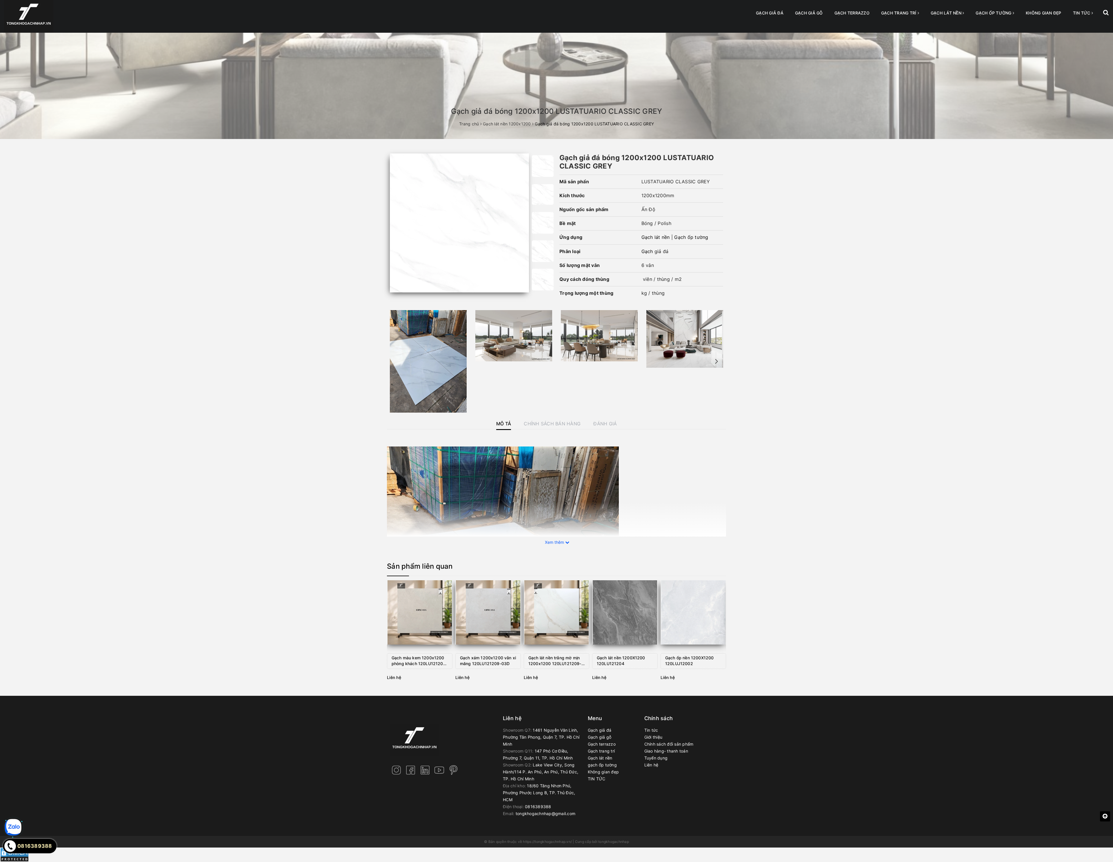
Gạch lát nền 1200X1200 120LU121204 (621, 660)
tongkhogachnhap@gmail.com (545, 813)
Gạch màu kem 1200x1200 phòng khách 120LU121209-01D (420, 661)
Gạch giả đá (769, 12)
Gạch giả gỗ (809, 12)
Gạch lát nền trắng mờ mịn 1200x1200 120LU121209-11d (554, 661)
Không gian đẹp (1043, 12)
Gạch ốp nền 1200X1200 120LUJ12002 (689, 660)
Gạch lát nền (947, 12)
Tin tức (651, 730)
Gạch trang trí (899, 12)
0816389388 (538, 806)
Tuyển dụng (656, 757)
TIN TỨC (1082, 12)
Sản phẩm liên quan (420, 566)
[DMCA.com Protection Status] (14, 854)
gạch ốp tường (994, 12)
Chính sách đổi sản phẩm (669, 744)
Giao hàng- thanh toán (666, 750)
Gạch (647, 251)
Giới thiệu (653, 737)
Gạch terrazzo (852, 12)
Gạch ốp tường (691, 237)
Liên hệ (651, 764)
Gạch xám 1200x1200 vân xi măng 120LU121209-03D (488, 660)
